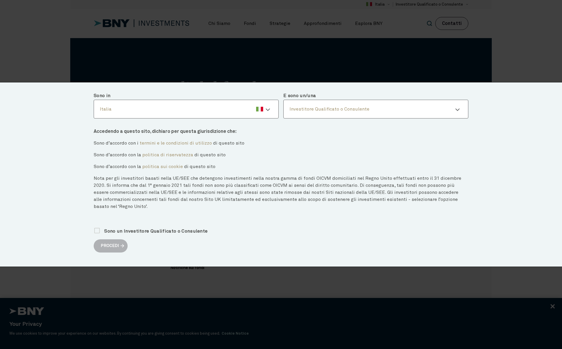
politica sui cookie (162, 166)
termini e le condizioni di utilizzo (176, 143)
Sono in (102, 95)
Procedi (110, 246)
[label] (186, 109)
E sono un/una (299, 95)
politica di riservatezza (167, 155)
